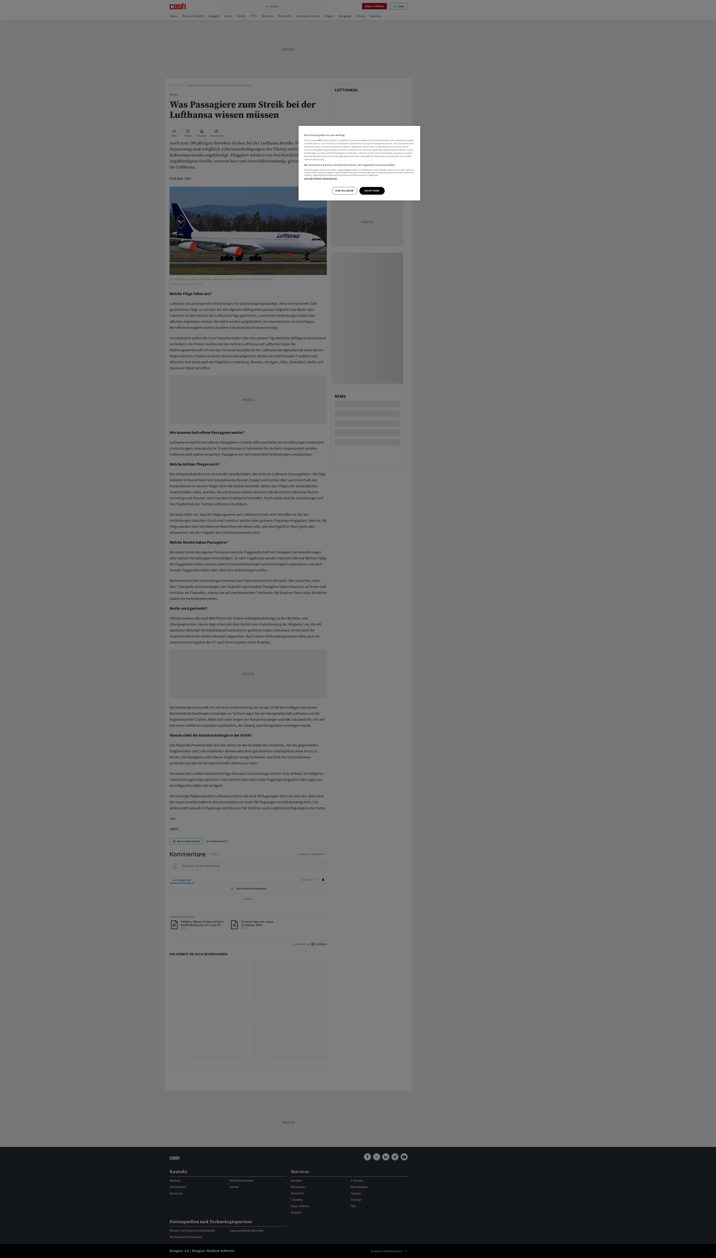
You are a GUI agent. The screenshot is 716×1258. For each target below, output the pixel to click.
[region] (359, 163)
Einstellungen (344, 190)
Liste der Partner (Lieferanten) (320, 178)
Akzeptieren (371, 190)
